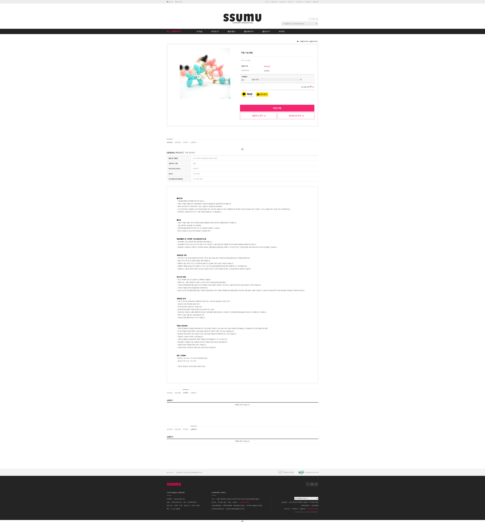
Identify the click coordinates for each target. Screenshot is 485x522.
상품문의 (194, 142)
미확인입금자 (305, 505)
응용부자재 (313, 41)
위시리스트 (299, 2)
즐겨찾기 (180, 2)
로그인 (267, 2)
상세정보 (170, 142)
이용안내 (295, 509)
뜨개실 (199, 31)
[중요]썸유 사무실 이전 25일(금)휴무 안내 (189, 472)
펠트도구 (266, 31)
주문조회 (308, 2)
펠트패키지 (248, 31)
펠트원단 (231, 31)
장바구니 (291, 2)
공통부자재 (304, 41)
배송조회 (315, 2)
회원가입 (274, 2)
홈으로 (171, 2)
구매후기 (186, 142)
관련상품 (178, 142)
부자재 (281, 31)
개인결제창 (314, 505)
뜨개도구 (215, 31)
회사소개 (287, 509)
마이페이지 (282, 2)
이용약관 (302, 509)
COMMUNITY (176, 31)
